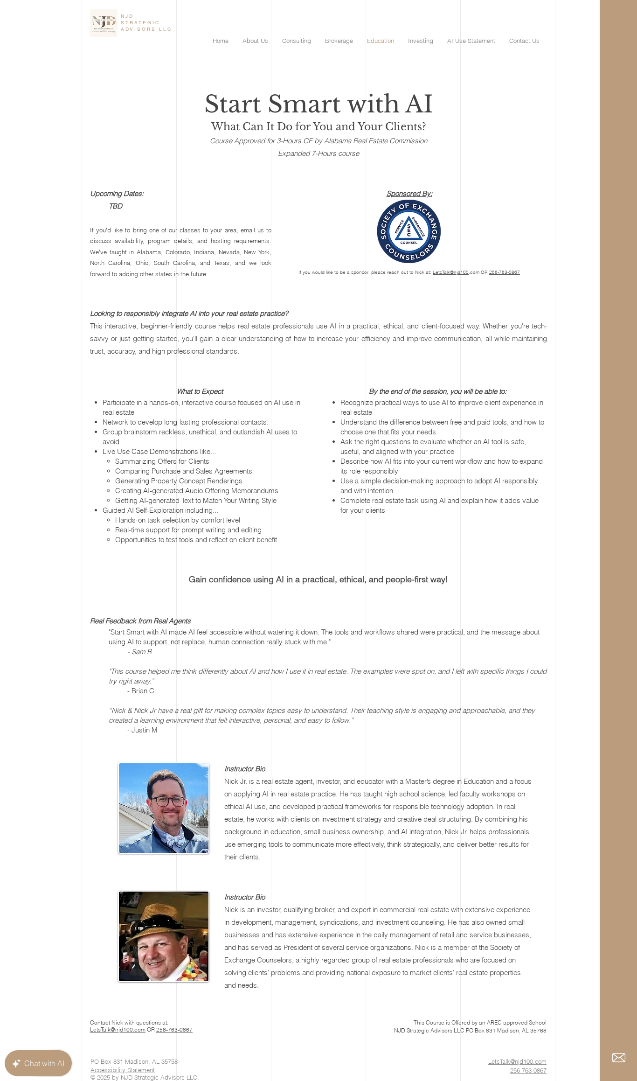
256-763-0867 (504, 272)
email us (252, 230)
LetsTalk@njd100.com (117, 1029)
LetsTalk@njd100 (451, 272)
